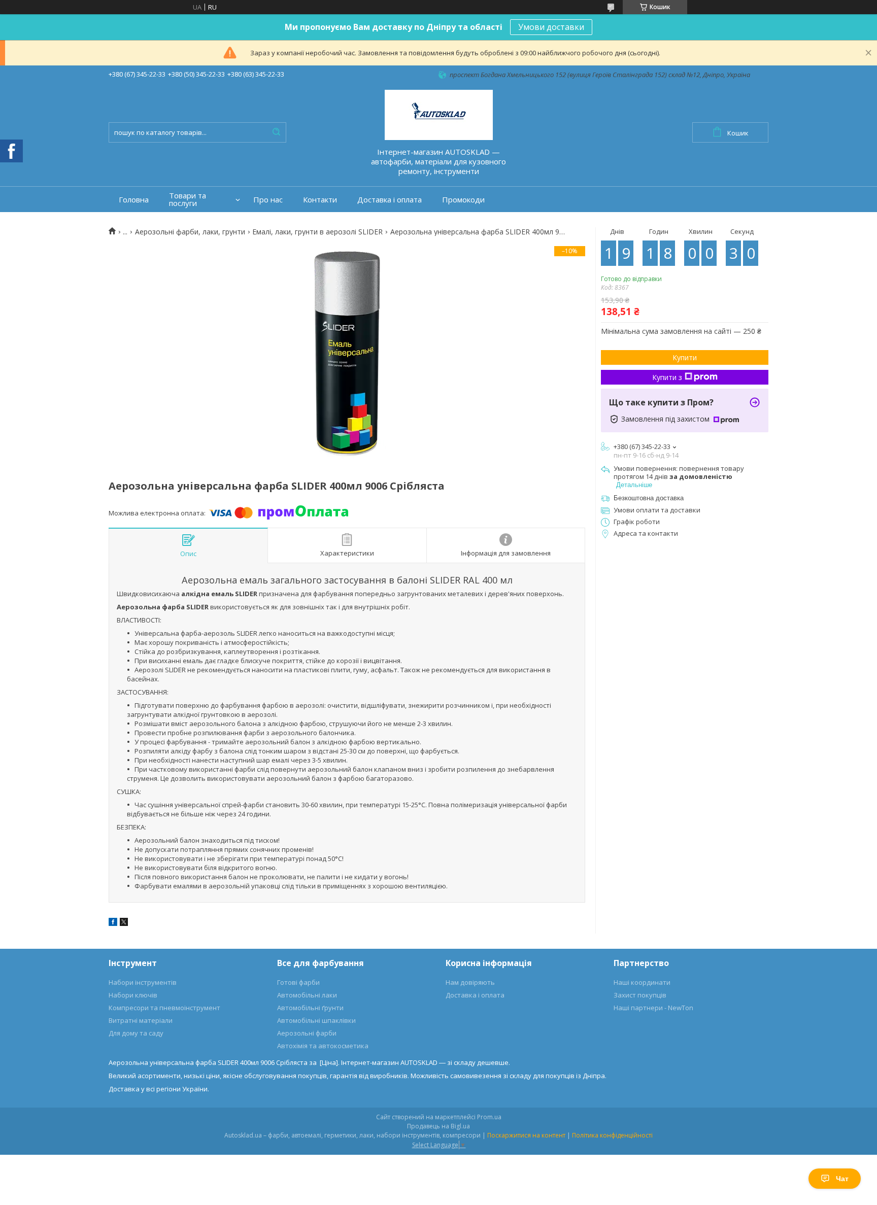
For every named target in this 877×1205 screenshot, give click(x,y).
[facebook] (113, 923)
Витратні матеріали (141, 1020)
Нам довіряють (470, 982)
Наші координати (642, 982)
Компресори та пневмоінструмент (164, 1007)
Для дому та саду (136, 1033)
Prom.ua (489, 1117)
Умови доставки (551, 26)
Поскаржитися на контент (526, 1135)
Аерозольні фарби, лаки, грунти (190, 231)
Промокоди (463, 199)
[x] (124, 923)
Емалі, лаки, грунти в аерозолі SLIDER (317, 231)
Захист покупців (640, 995)
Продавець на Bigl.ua (438, 1126)
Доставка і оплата (389, 199)
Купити (684, 357)
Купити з (667, 377)
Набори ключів (133, 995)
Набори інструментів (143, 982)
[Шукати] (276, 132)
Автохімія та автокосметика (322, 1045)
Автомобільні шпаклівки (316, 1020)
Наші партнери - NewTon (653, 1007)
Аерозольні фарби (306, 1033)
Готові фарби (298, 982)
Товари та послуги (187, 199)
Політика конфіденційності (612, 1135)
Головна (134, 199)
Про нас (268, 199)
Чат (842, 1179)
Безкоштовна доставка (649, 498)
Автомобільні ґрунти (310, 1007)
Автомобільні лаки (307, 995)
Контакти (320, 199)
